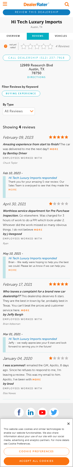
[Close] (68, 424)
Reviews (37, 36)
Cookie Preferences (36, 451)
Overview (13, 36)
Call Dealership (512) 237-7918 (36, 58)
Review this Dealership (37, 12)
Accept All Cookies (36, 461)
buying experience (21, 94)
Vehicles (61, 36)
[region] (36, 442)
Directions (36, 77)
